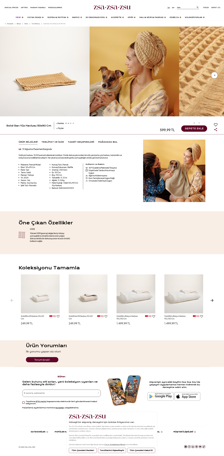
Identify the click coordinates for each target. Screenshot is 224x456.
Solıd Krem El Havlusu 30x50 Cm (81, 317)
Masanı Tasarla (38, 7)
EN (173, 8)
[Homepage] (112, 7)
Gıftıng (24, 7)
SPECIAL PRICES (11, 7)
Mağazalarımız (55, 7)
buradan (59, 408)
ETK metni (41, 401)
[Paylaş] (216, 130)
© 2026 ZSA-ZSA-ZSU (27, 447)
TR (168, 8)
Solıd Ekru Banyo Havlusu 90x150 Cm (127, 317)
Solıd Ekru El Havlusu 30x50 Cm (32, 317)
